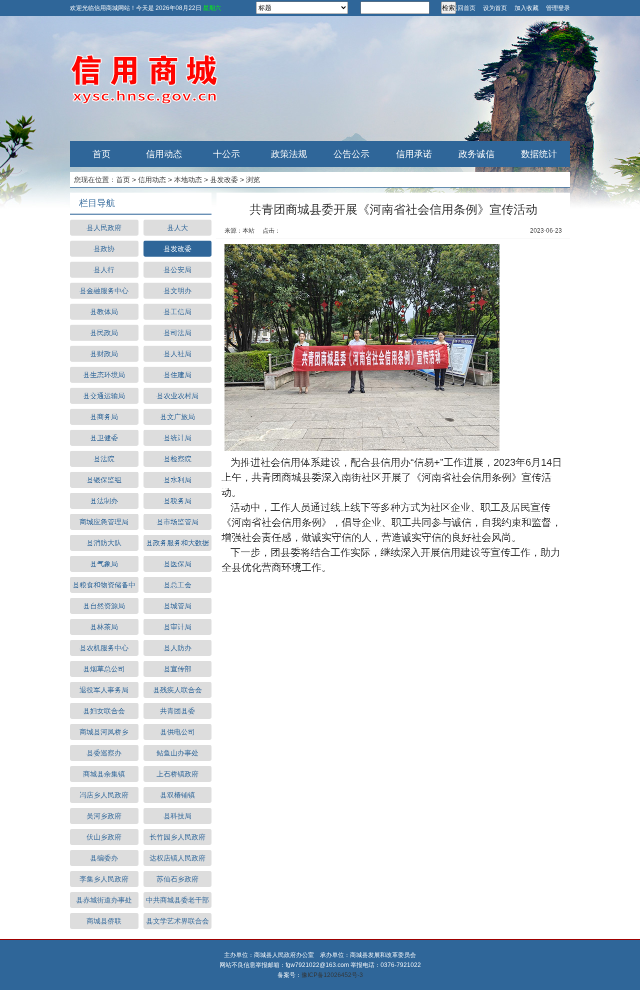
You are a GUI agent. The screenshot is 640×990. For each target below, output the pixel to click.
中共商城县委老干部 (177, 900)
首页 (101, 154)
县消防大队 (104, 543)
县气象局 (104, 564)
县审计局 (178, 627)
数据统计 (539, 154)
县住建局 (178, 375)
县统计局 (178, 438)
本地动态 (188, 180)
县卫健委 (104, 438)
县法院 (104, 459)
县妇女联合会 (104, 711)
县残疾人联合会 (177, 690)
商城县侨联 (104, 921)
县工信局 (178, 312)
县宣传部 (178, 669)
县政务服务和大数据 (177, 543)
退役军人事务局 (104, 690)
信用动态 (164, 154)
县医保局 (178, 564)
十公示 (226, 154)
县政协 (104, 249)
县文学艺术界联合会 (177, 921)
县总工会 (178, 585)
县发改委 (224, 180)
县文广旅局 (177, 417)
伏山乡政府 (104, 837)
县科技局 (178, 816)
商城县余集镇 (104, 774)
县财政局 (104, 354)
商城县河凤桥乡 (104, 732)
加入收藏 (526, 8)
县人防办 (178, 648)
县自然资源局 (104, 606)
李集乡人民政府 (104, 879)
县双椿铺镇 (177, 795)
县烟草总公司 (104, 669)
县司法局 (178, 333)
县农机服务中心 (104, 648)
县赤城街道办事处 (104, 900)
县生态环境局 (104, 375)
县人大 (177, 228)
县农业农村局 (177, 396)
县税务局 (178, 501)
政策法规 (289, 154)
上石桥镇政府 (177, 774)
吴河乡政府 (104, 816)
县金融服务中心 (104, 291)
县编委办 (104, 858)
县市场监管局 (177, 522)
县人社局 (178, 354)
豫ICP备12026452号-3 (332, 974)
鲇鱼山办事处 (177, 753)
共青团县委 (177, 711)
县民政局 (104, 333)
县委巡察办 (104, 753)
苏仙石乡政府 (177, 879)
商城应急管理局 (104, 522)
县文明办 (178, 291)
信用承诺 (414, 154)
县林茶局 (104, 627)
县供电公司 (177, 732)
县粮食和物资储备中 (104, 585)
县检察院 (178, 459)
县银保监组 (104, 480)
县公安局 (178, 270)
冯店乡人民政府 (104, 795)
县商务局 (104, 417)
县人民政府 (104, 228)
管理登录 (558, 8)
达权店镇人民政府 (178, 858)
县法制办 (104, 501)
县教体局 (104, 312)
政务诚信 (476, 154)
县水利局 (178, 480)
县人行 (104, 270)
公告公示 (352, 154)
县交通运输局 (104, 396)
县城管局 (178, 606)
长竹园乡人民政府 (178, 837)
